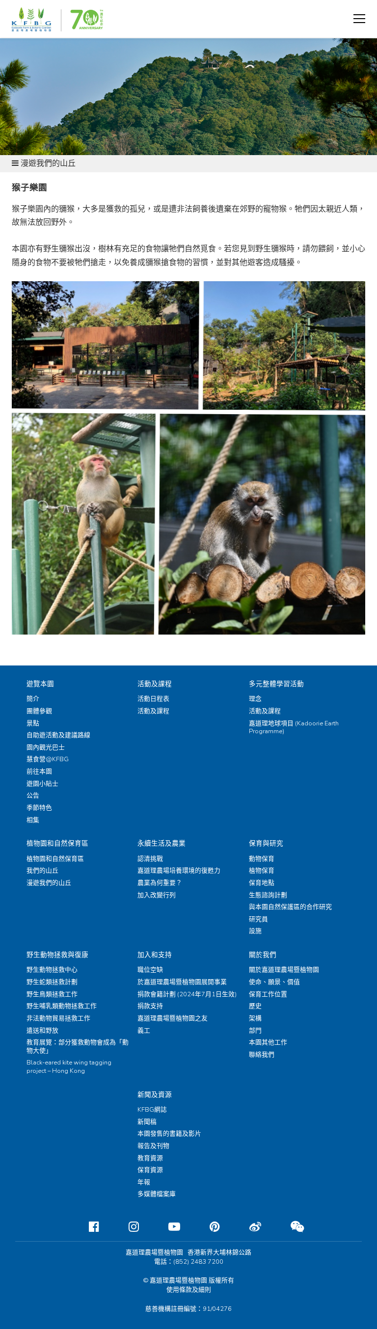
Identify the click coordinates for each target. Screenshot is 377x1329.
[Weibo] (247, 1227)
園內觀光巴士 (46, 747)
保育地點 (261, 882)
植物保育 (261, 870)
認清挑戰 (150, 858)
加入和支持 (154, 954)
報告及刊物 (153, 1146)
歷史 (255, 1006)
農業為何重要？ (159, 882)
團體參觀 (39, 711)
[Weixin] (289, 1227)
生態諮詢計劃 (268, 895)
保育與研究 (266, 843)
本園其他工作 (268, 1042)
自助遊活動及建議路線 (58, 735)
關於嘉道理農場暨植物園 (284, 969)
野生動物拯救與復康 (57, 954)
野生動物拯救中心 (52, 969)
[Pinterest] (207, 1227)
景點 (33, 723)
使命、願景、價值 (274, 982)
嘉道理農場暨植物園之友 (172, 1018)
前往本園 (39, 771)
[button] (359, 19)
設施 (255, 931)
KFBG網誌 (152, 1109)
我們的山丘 (42, 870)
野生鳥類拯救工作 (52, 994)
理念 (255, 698)
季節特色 (39, 807)
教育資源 (150, 1158)
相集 (33, 820)
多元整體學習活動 (276, 684)
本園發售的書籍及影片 (169, 1133)
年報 (143, 1182)
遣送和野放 (42, 1030)
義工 (143, 1030)
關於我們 (262, 954)
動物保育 (261, 858)
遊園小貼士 (42, 783)
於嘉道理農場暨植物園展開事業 (182, 982)
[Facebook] (86, 1227)
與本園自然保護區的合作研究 (290, 907)
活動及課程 (154, 684)
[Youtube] (166, 1227)
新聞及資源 (154, 1094)
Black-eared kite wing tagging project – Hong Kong (69, 1066)
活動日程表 (153, 698)
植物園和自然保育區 (57, 843)
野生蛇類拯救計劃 (52, 982)
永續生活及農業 (161, 843)
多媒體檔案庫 (156, 1194)
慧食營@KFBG (48, 759)
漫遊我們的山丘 (49, 882)
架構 (255, 1018)
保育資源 (150, 1170)
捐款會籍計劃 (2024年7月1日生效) (187, 994)
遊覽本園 (40, 684)
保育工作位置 (268, 994)
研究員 (258, 919)
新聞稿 (147, 1121)
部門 (255, 1030)
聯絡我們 (261, 1054)
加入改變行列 (156, 895)
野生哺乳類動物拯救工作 (62, 1006)
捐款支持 (150, 1006)
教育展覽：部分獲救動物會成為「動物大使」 (78, 1046)
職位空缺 (150, 969)
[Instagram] (126, 1227)
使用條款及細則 (188, 1289)
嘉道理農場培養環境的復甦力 (178, 870)
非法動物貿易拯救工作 (58, 1018)
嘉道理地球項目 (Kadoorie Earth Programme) (294, 727)
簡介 (33, 698)
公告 (33, 795)
